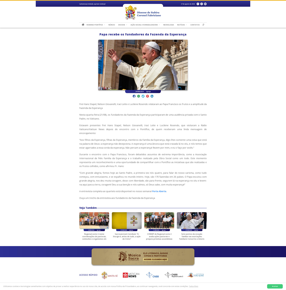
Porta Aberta (159, 191)
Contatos (195, 25)
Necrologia (168, 25)
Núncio (111, 25)
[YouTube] (205, 4)
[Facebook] (198, 4)
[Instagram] (201, 4)
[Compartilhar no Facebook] (134, 96)
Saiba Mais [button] (193, 286)
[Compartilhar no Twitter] (143, 96)
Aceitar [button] (275, 286)
